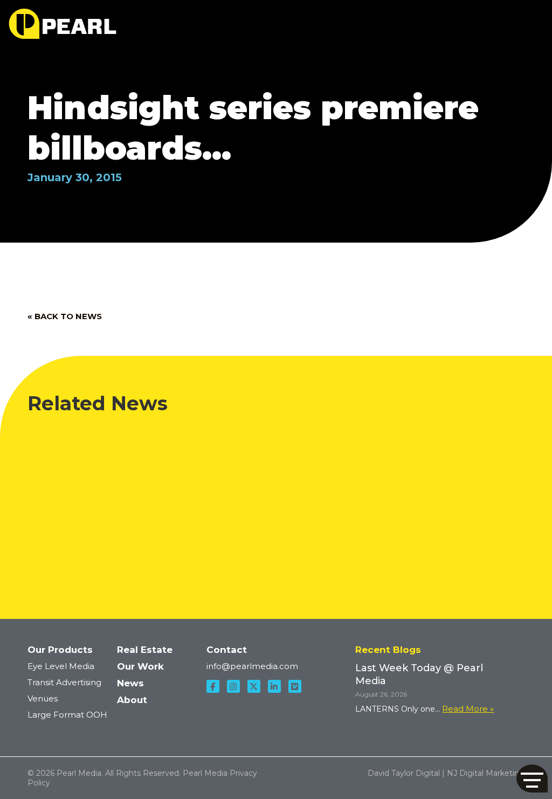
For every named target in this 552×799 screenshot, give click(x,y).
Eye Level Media (60, 666)
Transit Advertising (64, 682)
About (132, 699)
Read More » (468, 709)
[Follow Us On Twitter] (253, 686)
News (130, 683)
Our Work (140, 666)
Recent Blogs (388, 649)
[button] (532, 778)
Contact (226, 649)
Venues (42, 698)
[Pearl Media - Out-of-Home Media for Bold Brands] (62, 24)
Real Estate (144, 649)
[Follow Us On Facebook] (212, 686)
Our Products (60, 649)
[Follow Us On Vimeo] (294, 686)
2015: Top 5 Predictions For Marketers (392, 438)
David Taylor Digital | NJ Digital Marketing (446, 773)
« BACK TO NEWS (64, 316)
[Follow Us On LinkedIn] (274, 686)
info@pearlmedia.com (252, 666)
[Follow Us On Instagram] (233, 686)
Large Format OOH (67, 715)
